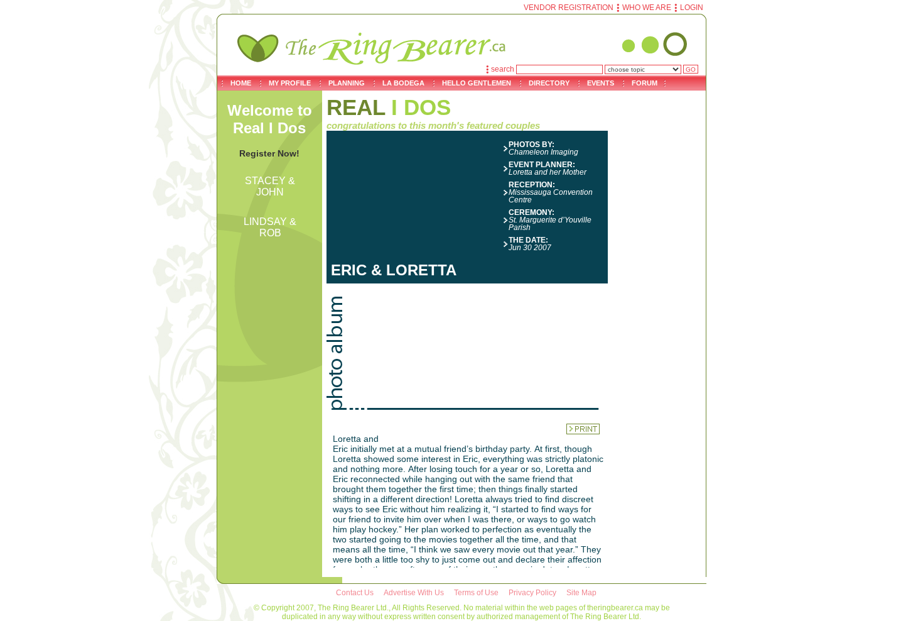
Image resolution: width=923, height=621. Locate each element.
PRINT (583, 429)
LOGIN (691, 7)
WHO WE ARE (646, 7)
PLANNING (346, 83)
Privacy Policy (532, 592)
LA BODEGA (403, 83)
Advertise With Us (414, 592)
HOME (240, 83)
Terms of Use (476, 592)
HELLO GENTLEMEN (476, 83)
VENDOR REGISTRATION (568, 7)
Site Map (581, 592)
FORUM (644, 83)
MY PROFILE (290, 83)
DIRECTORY (549, 83)
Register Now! (269, 153)
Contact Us (355, 592)
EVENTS (600, 83)
